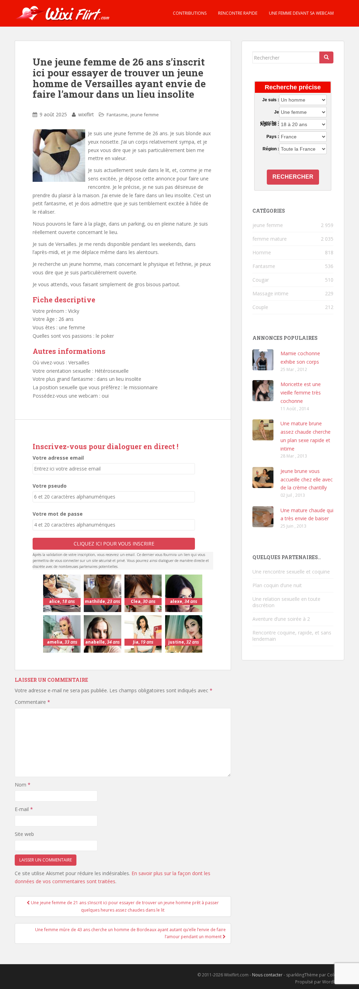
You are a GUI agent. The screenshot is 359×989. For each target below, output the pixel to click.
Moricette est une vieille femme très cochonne (300, 392)
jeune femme (144, 114)
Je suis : (270, 99)
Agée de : (269, 124)
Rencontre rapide (237, 13)
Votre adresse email (58, 457)
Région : (271, 148)
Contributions (189, 13)
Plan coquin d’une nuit (277, 585)
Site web (24, 834)
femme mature (269, 238)
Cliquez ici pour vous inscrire (114, 543)
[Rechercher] (326, 57)
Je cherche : (269, 112)
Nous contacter (267, 975)
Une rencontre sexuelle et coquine (291, 571)
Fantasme (117, 114)
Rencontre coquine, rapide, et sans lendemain (291, 635)
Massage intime (270, 293)
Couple (260, 307)
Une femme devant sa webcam (301, 13)
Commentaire (32, 702)
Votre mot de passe (58, 513)
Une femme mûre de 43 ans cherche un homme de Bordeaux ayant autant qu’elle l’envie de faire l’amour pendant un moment (130, 933)
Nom (23, 784)
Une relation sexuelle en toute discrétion (286, 602)
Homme (261, 252)
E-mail (24, 809)
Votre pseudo (50, 485)
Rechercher (292, 177)
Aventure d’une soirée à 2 (281, 619)
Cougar (260, 279)
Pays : (272, 136)
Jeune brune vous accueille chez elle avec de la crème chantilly (306, 479)
